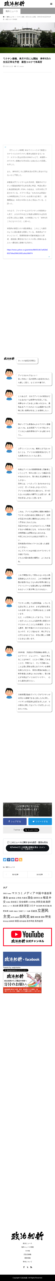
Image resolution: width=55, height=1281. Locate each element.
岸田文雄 (40, 902)
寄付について (27, 1262)
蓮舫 (32, 917)
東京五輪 (46, 906)
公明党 (18, 898)
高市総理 (39, 921)
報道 (45, 897)
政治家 (16, 906)
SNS (5, 893)
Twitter (9, 893)
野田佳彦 (6, 921)
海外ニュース (12, 11)
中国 (38, 893)
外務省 (8, 902)
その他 (27, 1251)
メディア (29, 893)
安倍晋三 (15, 902)
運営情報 (27, 1258)
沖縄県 (11, 911)
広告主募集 (27, 1254)
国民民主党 (38, 898)
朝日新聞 (39, 906)
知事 (28, 911)
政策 (21, 905)
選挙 (43, 917)
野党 (48, 916)
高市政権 (22, 921)
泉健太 (16, 911)
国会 (30, 897)
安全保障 (23, 902)
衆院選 (37, 917)
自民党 (24, 916)
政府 (48, 901)
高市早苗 (30, 921)
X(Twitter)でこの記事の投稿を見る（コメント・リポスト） (27, 848)
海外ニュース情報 (27, 1247)
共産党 (24, 898)
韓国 (17, 921)
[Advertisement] (27, 110)
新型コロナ (30, 905)
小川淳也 (31, 902)
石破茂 (34, 911)
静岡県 (11, 921)
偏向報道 (12, 898)
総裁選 (17, 917)
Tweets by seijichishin (11, 967)
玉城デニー (22, 911)
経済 (12, 917)
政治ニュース (7, 906)
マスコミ (17, 893)
